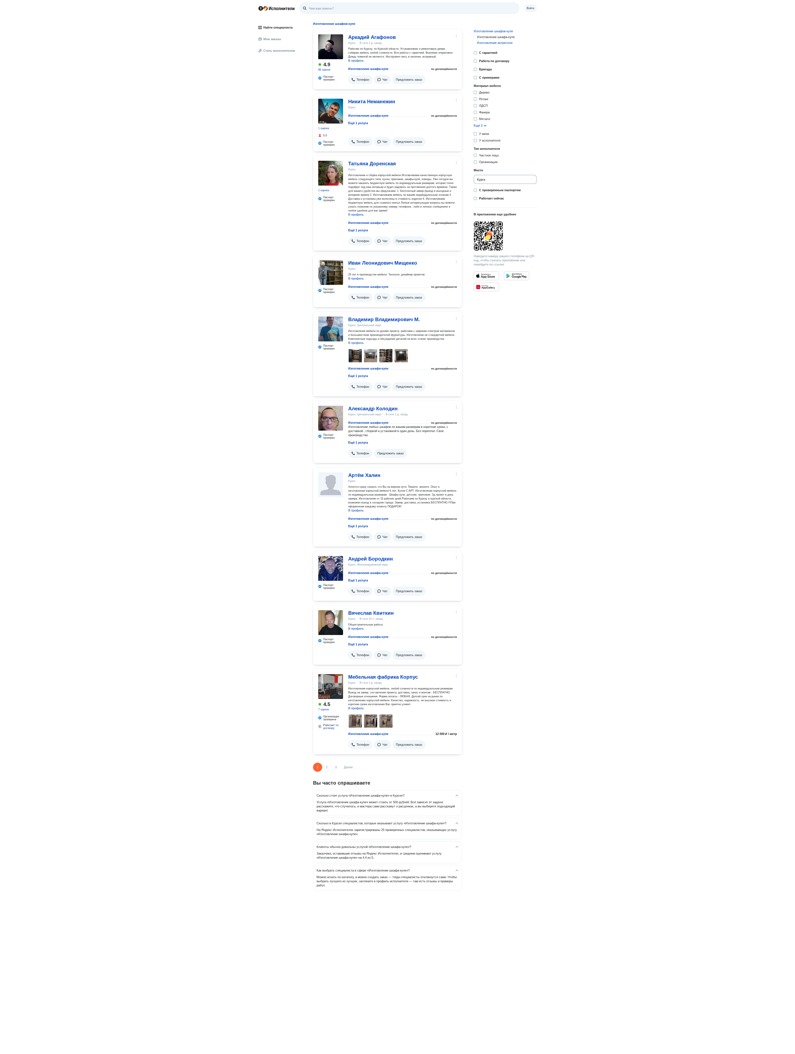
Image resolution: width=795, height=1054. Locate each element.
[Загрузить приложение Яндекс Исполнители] (505, 236)
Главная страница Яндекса (260, 8)
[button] (360, 79)
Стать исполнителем (279, 50)
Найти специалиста (278, 27)
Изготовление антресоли (494, 42)
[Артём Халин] (330, 484)
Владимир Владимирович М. (384, 319)
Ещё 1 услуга (358, 123)
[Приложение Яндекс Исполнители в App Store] (486, 275)
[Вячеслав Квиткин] (330, 622)
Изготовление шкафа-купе (368, 69)
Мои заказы (272, 39)
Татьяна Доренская (372, 163)
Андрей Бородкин (370, 559)
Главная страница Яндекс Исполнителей (276, 8)
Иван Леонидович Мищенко (382, 263)
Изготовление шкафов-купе (493, 31)
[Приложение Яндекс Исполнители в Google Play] (516, 275)
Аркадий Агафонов (372, 37)
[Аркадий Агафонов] (330, 46)
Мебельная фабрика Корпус (383, 677)
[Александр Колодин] (330, 418)
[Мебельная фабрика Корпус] (330, 686)
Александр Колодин (373, 408)
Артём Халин (364, 475)
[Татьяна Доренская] (330, 173)
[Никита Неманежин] (330, 111)
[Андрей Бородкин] (330, 568)
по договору (330, 727)
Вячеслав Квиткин (371, 613)
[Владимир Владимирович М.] (330, 329)
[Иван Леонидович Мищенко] (330, 272)
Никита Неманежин (371, 101)
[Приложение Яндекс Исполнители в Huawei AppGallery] (486, 287)
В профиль (356, 60)
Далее (348, 767)
